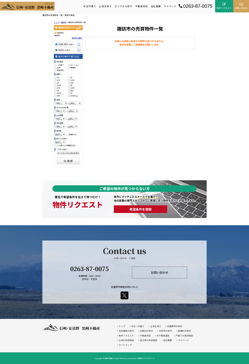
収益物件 (60, 70)
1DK (58, 80)
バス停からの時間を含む (66, 145)
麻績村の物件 (184, 330)
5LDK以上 (74, 95)
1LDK (72, 80)
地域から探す (68, 27)
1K (71, 77)
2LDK (59, 85)
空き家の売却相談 (148, 340)
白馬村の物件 (146, 330)
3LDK (72, 88)
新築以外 (72, 134)
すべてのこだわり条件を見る (68, 153)
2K (58, 82)
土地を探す (105, 6)
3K (71, 85)
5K (71, 93)
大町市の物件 (165, 330)
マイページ (170, 6)
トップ (122, 326)
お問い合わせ (159, 272)
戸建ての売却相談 (184, 335)
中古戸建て (89, 6)
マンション (74, 65)
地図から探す (68, 49)
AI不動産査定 (163, 335)
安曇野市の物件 (174, 326)
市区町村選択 (77, 38)
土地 (58, 67)
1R (58, 77)
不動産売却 (141, 6)
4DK (71, 90)
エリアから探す (123, 6)
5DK (58, 95)
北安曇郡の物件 (126, 330)
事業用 (73, 67)
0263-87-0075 (197, 6)
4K (58, 90)
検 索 (70, 161)
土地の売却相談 (126, 340)
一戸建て (60, 65)
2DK (71, 82)
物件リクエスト (126, 335)
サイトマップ (125, 344)
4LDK (59, 93)
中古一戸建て (137, 326)
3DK (58, 88)
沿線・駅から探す (68, 44)
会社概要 (156, 6)
